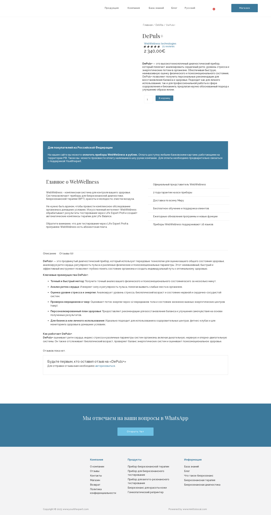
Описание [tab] (49, 253)
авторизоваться (105, 365)
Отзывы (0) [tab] (66, 253)
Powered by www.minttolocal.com (187, 509)
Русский (190, 8)
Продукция (112, 8)
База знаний (156, 8)
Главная (148, 24)
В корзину (164, 98)
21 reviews (168, 46)
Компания (134, 8)
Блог (174, 8)
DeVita (159, 24)
